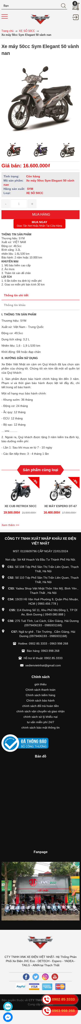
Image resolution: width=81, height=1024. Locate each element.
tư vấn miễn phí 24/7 (40, 722)
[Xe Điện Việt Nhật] (40, 19)
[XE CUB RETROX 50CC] (20, 489)
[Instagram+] (45, 976)
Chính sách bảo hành (40, 700)
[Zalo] (8, 1006)
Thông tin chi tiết (16, 295)
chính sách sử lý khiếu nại (40, 716)
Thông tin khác (15, 305)
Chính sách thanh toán (40, 689)
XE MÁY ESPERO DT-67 (60, 506)
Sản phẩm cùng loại (40, 470)
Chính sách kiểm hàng (40, 695)
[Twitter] (35, 976)
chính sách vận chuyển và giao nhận (40, 711)
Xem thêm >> (10, 525)
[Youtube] (55, 976)
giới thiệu (40, 684)
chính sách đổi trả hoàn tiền (40, 706)
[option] (13, 150)
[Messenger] (8, 1017)
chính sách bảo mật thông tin (40, 727)
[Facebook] (26, 976)
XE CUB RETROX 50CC (21, 506)
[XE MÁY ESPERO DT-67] (61, 489)
